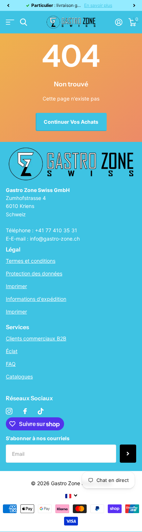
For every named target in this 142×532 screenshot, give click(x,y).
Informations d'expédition (36, 299)
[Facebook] (25, 411)
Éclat (11, 351)
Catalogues (19, 376)
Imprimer (16, 286)
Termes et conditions (30, 261)
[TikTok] (41, 411)
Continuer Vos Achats (71, 122)
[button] (8, 5)
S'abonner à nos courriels (38, 438)
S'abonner (128, 454)
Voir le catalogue (10, 22)
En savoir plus (98, 5)
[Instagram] (9, 411)
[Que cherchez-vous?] (23, 22)
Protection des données (34, 273)
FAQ (11, 364)
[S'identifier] (118, 22)
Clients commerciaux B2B (36, 338)
